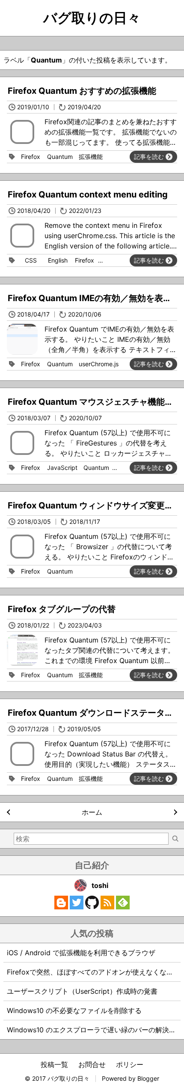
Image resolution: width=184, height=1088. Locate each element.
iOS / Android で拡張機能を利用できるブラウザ (81, 952)
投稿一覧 (54, 1064)
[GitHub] (92, 907)
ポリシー (129, 1064)
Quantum (60, 156)
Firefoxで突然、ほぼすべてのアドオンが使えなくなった (93, 972)
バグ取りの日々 (92, 17)
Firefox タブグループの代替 (62, 609)
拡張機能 (91, 156)
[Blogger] (61, 907)
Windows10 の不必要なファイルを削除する (74, 1010)
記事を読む (149, 156)
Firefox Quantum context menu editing (88, 194)
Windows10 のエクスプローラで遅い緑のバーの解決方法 (95, 1029)
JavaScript (62, 467)
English (58, 260)
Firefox (30, 156)
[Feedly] (123, 907)
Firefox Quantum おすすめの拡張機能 (82, 91)
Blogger (148, 1078)
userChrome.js (99, 364)
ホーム (92, 812)
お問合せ (92, 1064)
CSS (31, 260)
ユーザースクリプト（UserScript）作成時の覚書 (82, 991)
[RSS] (107, 907)
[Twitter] (76, 907)
